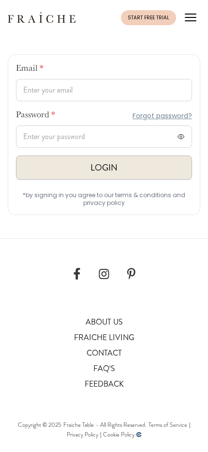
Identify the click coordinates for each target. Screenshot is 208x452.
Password (35, 115)
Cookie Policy (118, 434)
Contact (104, 352)
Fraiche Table (78, 425)
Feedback (104, 384)
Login (104, 167)
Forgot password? (162, 116)
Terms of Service (168, 425)
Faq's (104, 368)
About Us (104, 321)
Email (30, 69)
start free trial (148, 17)
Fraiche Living (104, 337)
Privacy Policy (82, 434)
